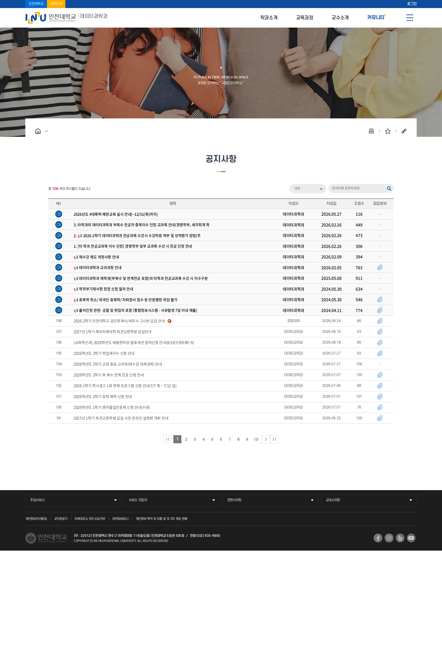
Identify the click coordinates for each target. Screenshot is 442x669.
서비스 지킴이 (138, 500)
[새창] (378, 537)
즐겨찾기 (387, 131)
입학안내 (56, 4)
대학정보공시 (120, 518)
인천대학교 (36, 4)
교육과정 (304, 17)
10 (256, 439)
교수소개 (340, 17)
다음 (266, 439)
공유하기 (404, 131)
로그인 (412, 4)
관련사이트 (234, 500)
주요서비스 (37, 500)
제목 (297, 189)
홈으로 (38, 131)
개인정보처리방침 (36, 518)
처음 (168, 439)
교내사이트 (333, 500)
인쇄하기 (371, 131)
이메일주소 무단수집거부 (90, 518)
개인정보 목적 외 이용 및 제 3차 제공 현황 (161, 518)
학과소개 (269, 17)
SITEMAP (410, 18)
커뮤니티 (375, 17)
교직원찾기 (61, 518)
